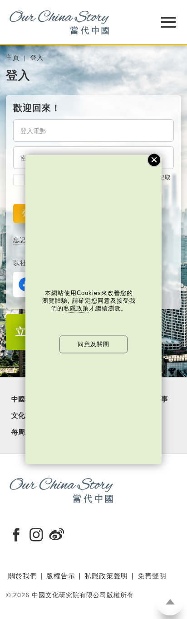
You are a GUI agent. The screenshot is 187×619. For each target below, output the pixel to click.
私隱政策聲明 (106, 576)
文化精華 (25, 415)
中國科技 (25, 399)
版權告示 (60, 576)
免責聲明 (152, 576)
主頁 (13, 57)
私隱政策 (76, 308)
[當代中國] (70, 22)
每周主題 (25, 432)
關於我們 (22, 576)
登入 (37, 57)
